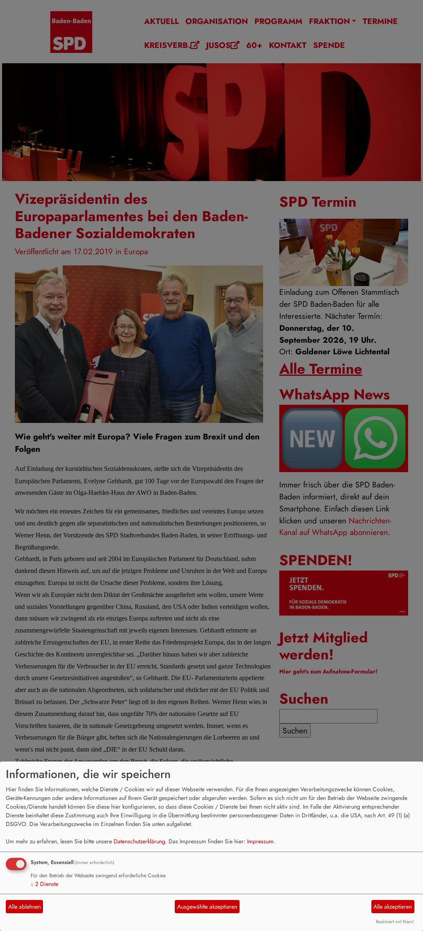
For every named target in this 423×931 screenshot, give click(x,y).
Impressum (260, 841)
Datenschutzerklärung (139, 841)
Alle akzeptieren (392, 906)
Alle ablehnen (24, 906)
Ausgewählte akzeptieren (207, 906)
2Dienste (44, 884)
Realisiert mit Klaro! (395, 921)
